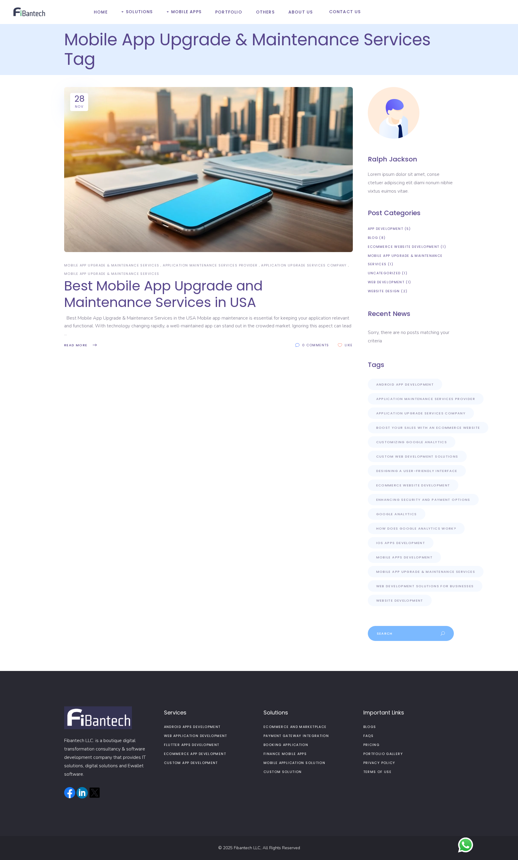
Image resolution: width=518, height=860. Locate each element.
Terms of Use (377, 771)
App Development (385, 228)
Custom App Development (191, 762)
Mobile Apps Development (404, 557)
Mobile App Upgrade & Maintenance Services (111, 265)
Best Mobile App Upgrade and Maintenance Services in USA (163, 294)
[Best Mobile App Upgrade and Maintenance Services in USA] (208, 169)
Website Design (384, 291)
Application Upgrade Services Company (304, 265)
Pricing (371, 744)
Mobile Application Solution (294, 762)
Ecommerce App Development (195, 753)
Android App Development (405, 384)
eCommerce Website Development (403, 246)
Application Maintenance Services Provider (210, 265)
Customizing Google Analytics (411, 442)
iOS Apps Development (400, 542)
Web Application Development (195, 735)
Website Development (399, 600)
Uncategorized (384, 273)
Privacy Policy (379, 762)
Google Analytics (396, 514)
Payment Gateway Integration (296, 735)
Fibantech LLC (247, 848)
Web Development (386, 282)
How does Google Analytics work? (416, 528)
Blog (373, 237)
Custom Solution (282, 771)
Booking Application (285, 744)
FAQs (368, 735)
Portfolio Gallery (383, 753)
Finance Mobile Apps (285, 753)
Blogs (369, 726)
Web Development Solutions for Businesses (425, 586)
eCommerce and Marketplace (294, 726)
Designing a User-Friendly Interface (416, 470)
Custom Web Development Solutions (417, 456)
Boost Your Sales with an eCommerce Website (428, 427)
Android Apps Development (192, 726)
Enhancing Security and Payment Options (423, 499)
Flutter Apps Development (191, 744)
